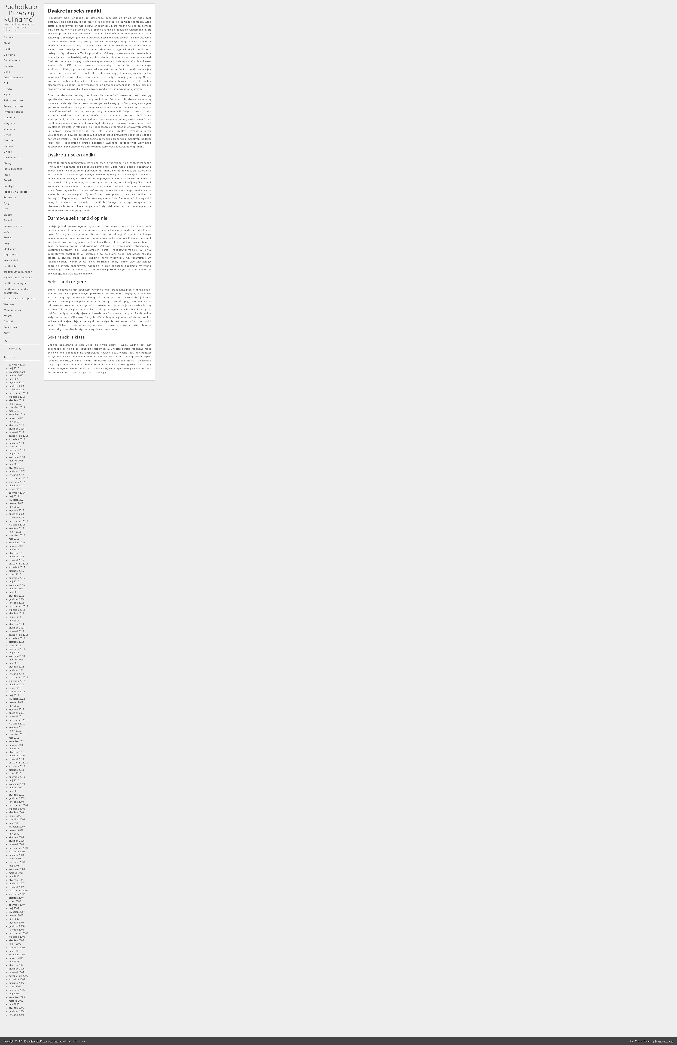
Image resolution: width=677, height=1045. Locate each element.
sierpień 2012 (16, 684)
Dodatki (8, 66)
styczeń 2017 (16, 510)
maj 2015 (14, 581)
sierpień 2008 (16, 855)
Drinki (7, 71)
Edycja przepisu (13, 77)
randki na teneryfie (15, 283)
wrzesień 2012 (17, 681)
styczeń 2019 (16, 425)
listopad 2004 (16, 1015)
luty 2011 (14, 748)
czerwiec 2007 (17, 905)
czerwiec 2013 (17, 649)
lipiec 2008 (15, 858)
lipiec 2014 (15, 617)
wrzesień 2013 (17, 638)
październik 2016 (18, 521)
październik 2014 (18, 606)
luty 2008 (14, 876)
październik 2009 (18, 805)
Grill (6, 83)
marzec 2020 (16, 375)
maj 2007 (14, 908)
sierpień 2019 (16, 400)
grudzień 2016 (17, 514)
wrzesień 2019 (17, 397)
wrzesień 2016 (17, 525)
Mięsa (7, 134)
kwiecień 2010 (17, 784)
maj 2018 (14, 453)
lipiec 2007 (15, 901)
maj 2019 (14, 411)
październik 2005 (18, 976)
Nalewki (8, 146)
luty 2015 (14, 592)
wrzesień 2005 (17, 979)
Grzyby (8, 88)
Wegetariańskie (13, 310)
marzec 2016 (16, 546)
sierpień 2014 (16, 613)
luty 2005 (14, 1004)
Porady (8, 180)
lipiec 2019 (15, 404)
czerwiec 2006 (17, 947)
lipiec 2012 (15, 688)
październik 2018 (18, 436)
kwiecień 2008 (17, 869)
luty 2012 (14, 706)
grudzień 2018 (17, 429)
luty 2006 (14, 962)
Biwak (7, 43)
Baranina (9, 37)
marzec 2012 (16, 702)
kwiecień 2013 (17, 656)
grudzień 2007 (17, 883)
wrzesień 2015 (17, 567)
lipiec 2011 (15, 731)
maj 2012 (14, 695)
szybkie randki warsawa (18, 277)
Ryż (6, 208)
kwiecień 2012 (17, 699)
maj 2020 (14, 368)
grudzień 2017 (17, 471)
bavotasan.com (664, 1041)
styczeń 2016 (16, 553)
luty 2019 (14, 422)
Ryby (7, 203)
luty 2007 (14, 919)
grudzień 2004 (17, 1011)
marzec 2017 (16, 503)
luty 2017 (14, 507)
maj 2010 (14, 780)
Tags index (10, 254)
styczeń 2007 (16, 923)
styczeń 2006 (16, 965)
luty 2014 (14, 621)
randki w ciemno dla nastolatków (16, 291)
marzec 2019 (16, 418)
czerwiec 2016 (17, 535)
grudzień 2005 (17, 969)
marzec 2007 (16, 915)
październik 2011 (18, 720)
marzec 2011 (16, 745)
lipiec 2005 (15, 986)
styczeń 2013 (16, 667)
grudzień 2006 (17, 926)
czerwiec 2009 (17, 819)
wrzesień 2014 (17, 610)
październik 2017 (18, 478)
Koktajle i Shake (13, 111)
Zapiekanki (10, 327)
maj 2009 (14, 823)
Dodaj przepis (12, 60)
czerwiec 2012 (17, 691)
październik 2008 (18, 848)
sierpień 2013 (16, 642)
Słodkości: (10, 248)
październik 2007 (18, 890)
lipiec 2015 (15, 574)
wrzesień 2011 (17, 724)
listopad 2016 (16, 518)
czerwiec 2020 (17, 365)
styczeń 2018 (16, 468)
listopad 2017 (16, 475)
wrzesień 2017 (17, 482)
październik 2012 (18, 677)
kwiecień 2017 (17, 500)
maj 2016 (14, 539)
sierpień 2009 (16, 812)
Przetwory (10, 197)
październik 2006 (18, 933)
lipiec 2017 (15, 489)
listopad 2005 (16, 972)
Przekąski (9, 186)
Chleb (7, 48)
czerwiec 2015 (17, 578)
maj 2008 (14, 866)
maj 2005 (14, 993)
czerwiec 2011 (17, 734)
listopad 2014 (16, 603)
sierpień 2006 (16, 940)
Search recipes (13, 226)
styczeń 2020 (16, 382)
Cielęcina (9, 54)
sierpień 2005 (16, 983)
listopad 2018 (16, 432)
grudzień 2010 (17, 755)
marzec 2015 (16, 588)
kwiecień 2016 (17, 542)
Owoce (8, 151)
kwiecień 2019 (17, 414)
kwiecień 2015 (17, 585)
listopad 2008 (16, 844)
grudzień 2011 (17, 713)
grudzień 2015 (17, 556)
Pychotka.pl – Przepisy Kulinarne (21, 13)
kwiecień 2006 (17, 954)
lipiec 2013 (15, 645)
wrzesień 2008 (17, 851)
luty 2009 (14, 834)
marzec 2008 (16, 873)
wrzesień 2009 (17, 809)
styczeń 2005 (16, 1008)
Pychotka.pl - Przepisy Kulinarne (43, 1041)
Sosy (7, 243)
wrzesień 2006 (17, 937)
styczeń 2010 (16, 795)
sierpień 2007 (16, 898)
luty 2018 (14, 464)
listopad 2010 (16, 759)
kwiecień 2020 (17, 372)
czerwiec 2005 (17, 990)
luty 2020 (14, 379)
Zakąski (8, 321)
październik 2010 (18, 763)
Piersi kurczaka (13, 168)
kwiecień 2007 (17, 912)
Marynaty (9, 123)
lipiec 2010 (15, 773)
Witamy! (8, 315)
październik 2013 (18, 635)
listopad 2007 (16, 887)
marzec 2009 (16, 830)
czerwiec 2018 (17, 450)
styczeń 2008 (16, 880)
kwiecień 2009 (17, 827)
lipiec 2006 (15, 944)
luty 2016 (14, 549)
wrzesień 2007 (17, 894)
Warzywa (9, 304)
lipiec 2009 (15, 816)
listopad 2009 (16, 802)
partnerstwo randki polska (19, 298)
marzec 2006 (16, 958)
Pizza (7, 174)
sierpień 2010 (16, 770)
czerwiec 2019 (17, 407)
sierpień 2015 (16, 571)
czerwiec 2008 (17, 862)
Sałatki (8, 214)
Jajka (7, 94)
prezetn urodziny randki (18, 271)
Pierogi (8, 163)
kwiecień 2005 (17, 997)
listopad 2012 (16, 674)
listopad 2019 (16, 389)
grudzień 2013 (17, 628)
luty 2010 (14, 791)
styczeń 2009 (16, 837)
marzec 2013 (16, 660)
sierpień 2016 (16, 528)
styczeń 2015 (16, 596)
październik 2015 (18, 564)
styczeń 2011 (16, 752)
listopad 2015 (16, 560)
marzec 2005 (16, 1001)
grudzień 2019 (17, 386)
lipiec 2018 (15, 446)
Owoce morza (12, 157)
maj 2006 (14, 951)
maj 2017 (14, 496)
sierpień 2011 (16, 727)
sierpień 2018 (16, 443)
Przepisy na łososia (15, 191)
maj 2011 (14, 738)
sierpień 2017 (16, 485)
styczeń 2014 (16, 624)
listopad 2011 (16, 716)
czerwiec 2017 (17, 493)
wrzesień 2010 (17, 766)
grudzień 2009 (17, 798)
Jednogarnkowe (13, 100)
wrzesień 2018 (17, 439)
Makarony (10, 117)
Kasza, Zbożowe (14, 106)
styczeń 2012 (16, 709)
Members (9, 129)
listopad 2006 (16, 930)
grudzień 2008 (17, 841)
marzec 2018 (16, 461)
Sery (6, 231)
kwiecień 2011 (17, 741)
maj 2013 (14, 652)
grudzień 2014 (17, 599)
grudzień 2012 (17, 670)
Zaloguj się (15, 349)
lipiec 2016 (15, 532)
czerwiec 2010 (17, 777)
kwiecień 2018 (17, 457)
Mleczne (9, 140)
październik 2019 (18, 393)
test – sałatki (11, 260)
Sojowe (8, 237)
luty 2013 (14, 663)
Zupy (7, 332)
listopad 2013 (16, 631)
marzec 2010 (16, 787)
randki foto (10, 266)
